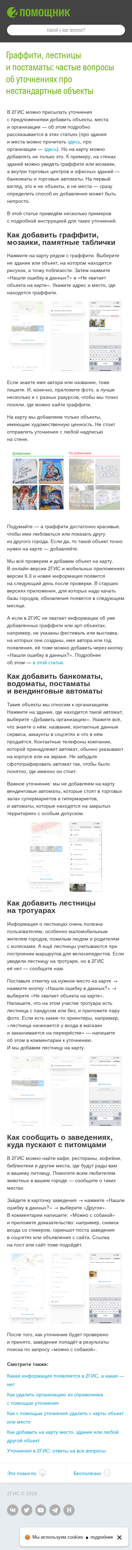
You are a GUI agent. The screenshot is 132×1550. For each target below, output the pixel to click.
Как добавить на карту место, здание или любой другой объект (63, 1436)
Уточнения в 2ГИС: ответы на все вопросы (56, 1450)
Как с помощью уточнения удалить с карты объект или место (65, 1417)
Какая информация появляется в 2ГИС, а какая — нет (65, 1379)
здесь (74, 141)
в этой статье (48, 662)
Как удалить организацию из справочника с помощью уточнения (55, 1398)
